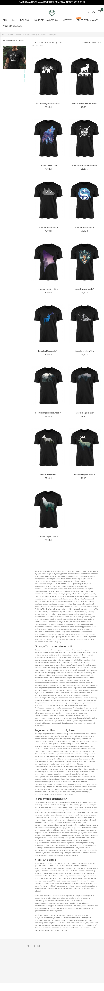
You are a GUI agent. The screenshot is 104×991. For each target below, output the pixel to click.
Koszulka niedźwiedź (85, 817)
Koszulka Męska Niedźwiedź (48, 103)
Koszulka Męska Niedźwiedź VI (48, 413)
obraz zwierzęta (83, 792)
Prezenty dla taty (12, 25)
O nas (49, 957)
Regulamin (51, 961)
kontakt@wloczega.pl (13, 965)
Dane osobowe (94, 957)
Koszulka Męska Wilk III (84, 227)
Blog (28, 973)
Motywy (69, 20)
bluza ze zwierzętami (52, 723)
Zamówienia (93, 961)
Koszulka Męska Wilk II (48, 227)
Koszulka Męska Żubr (85, 413)
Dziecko (26, 20)
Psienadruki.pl (74, 977)
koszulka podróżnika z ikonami (55, 930)
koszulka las (43, 642)
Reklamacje (32, 961)
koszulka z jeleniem (52, 766)
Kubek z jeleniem (50, 792)
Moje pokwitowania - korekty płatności (95, 968)
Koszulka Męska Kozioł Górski (84, 103)
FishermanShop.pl (75, 969)
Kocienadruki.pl (74, 973)
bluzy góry (57, 642)
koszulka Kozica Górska (68, 693)
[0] (99, 11)
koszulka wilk (53, 805)
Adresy (91, 974)
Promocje (51, 973)
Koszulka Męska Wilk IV (48, 289)
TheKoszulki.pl (74, 957)
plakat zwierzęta (45, 794)
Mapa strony (52, 977)
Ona (6, 20)
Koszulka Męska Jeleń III (84, 474)
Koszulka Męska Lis (48, 474)
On (15, 20)
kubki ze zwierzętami (66, 792)
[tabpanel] (14, 74)
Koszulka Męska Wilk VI (48, 536)
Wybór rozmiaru (33, 969)
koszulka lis (90, 837)
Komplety (39, 20)
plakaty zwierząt (80, 920)
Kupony (91, 978)
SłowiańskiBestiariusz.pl (77, 965)
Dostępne (95, 42)
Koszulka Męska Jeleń (84, 289)
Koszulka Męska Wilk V (84, 351)
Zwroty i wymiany (34, 957)
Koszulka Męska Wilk (48, 165)
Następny (93, 562)
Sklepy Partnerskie (55, 969)
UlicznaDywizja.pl (75, 961)
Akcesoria (53, 20)
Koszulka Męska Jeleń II (48, 351)
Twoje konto (94, 952)
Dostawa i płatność (34, 965)
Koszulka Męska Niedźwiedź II (84, 165)
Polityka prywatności (55, 965)
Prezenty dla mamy (87, 19)
